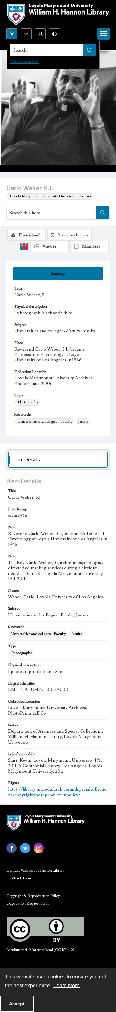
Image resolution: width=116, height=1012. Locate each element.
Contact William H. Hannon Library (35, 870)
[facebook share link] (11, 848)
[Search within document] (102, 212)
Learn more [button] (66, 985)
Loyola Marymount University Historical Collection (51, 196)
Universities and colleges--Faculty (45, 421)
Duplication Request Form (27, 903)
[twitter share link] (25, 848)
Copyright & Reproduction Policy (33, 895)
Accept (16, 1003)
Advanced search (24, 61)
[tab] (58, 273)
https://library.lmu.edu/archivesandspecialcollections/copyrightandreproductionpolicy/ (57, 792)
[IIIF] (24, 246)
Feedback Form (18, 878)
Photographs (28, 402)
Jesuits (83, 421)
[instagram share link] (39, 848)
